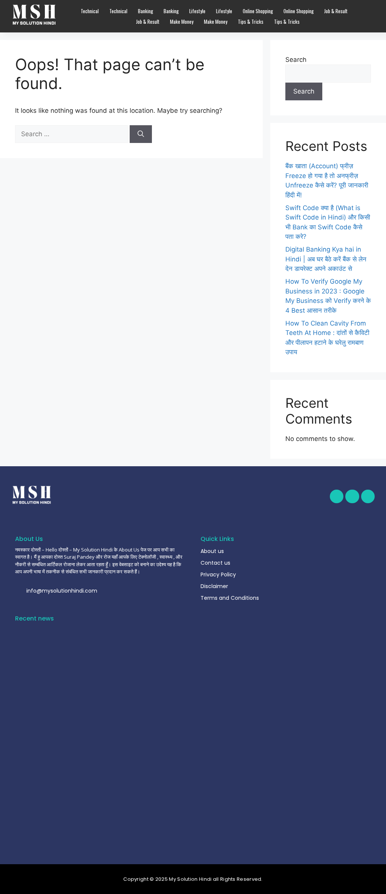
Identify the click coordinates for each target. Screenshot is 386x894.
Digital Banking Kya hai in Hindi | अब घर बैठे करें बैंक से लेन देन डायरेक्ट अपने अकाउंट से (325, 259)
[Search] (141, 134)
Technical (90, 11)
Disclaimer (214, 586)
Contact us (215, 563)
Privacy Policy (218, 574)
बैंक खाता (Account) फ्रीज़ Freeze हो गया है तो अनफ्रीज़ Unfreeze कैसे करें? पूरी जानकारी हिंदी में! (100, 806)
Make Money (181, 21)
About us (212, 551)
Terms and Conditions (230, 598)
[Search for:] (72, 134)
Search (295, 59)
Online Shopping (258, 11)
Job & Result (336, 11)
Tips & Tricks (250, 21)
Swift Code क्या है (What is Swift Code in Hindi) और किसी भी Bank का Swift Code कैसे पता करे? (97, 835)
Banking (145, 11)
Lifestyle (197, 11)
